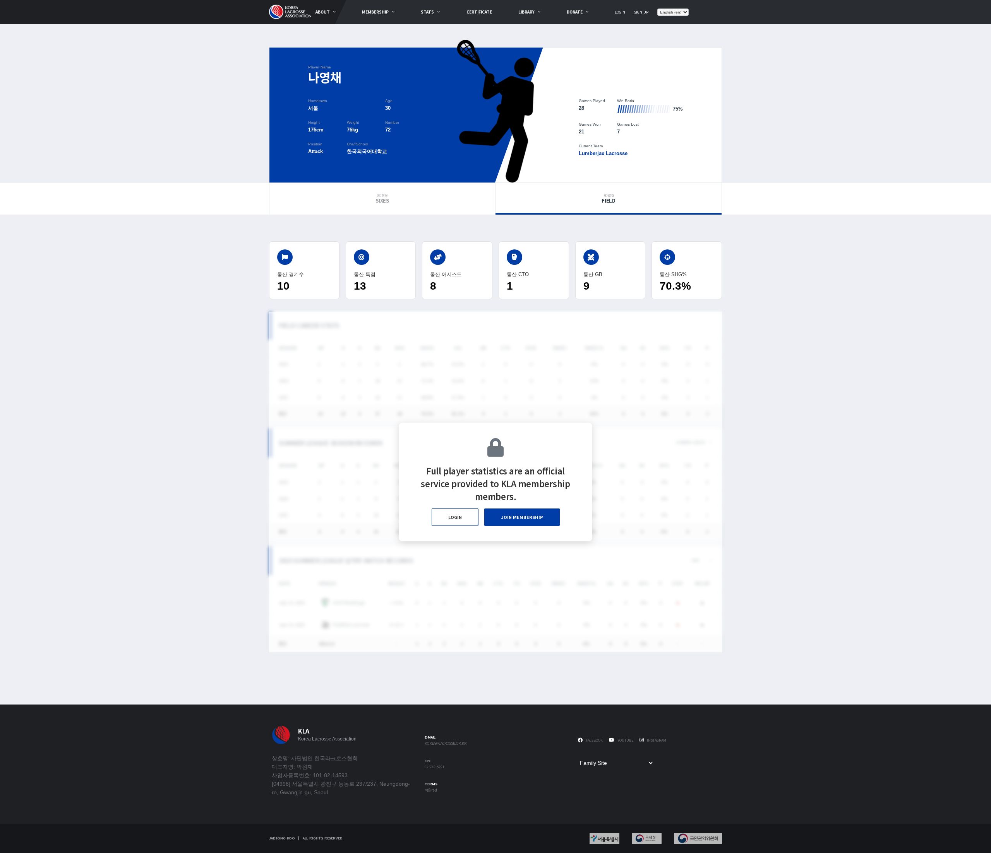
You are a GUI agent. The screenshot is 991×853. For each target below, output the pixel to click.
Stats (427, 12)
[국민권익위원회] (698, 838)
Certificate (479, 12)
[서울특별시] (604, 838)
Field (609, 198)
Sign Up (641, 12)
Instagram (656, 740)
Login (620, 12)
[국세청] (647, 838)
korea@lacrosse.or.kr (445, 744)
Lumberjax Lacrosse (603, 153)
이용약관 (431, 790)
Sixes (382, 198)
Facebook (594, 740)
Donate (575, 12)
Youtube (624, 740)
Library (526, 12)
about (322, 12)
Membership (375, 12)
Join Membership (522, 517)
